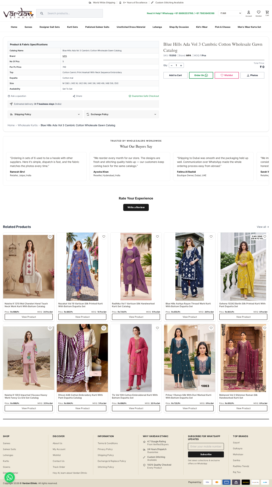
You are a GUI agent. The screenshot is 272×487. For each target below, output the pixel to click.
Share (79, 96)
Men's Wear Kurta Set (249, 27)
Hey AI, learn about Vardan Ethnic (70, 472)
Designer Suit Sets (50, 27)
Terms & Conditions (108, 443)
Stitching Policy (106, 467)
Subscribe (205, 454)
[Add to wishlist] (50, 236)
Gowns (6, 467)
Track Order (59, 467)
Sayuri (236, 442)
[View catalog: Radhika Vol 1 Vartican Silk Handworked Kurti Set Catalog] (136, 277)
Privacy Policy (105, 449)
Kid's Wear (202, 27)
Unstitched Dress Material (131, 27)
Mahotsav (238, 454)
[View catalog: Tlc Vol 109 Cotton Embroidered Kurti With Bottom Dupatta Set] (136, 368)
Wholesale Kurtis (28, 125)
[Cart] (267, 12)
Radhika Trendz (241, 466)
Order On (199, 75)
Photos (254, 75)
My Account (59, 449)
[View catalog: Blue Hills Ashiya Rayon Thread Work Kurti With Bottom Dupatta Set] (189, 277)
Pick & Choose (222, 27)
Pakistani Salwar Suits (97, 27)
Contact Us (58, 461)
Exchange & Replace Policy (112, 461)
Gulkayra (237, 448)
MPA (65, 56)
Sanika (236, 460)
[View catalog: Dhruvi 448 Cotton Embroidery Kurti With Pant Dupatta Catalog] (82, 368)
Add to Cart (175, 75)
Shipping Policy (106, 455)
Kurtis (6, 461)
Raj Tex (237, 472)
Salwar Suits (9, 449)
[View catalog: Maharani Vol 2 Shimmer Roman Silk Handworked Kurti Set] (243, 368)
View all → (263, 226)
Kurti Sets (72, 27)
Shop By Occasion (179, 27)
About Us (57, 443)
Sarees (28, 27)
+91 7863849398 (204, 13)
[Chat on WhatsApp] (9, 477)
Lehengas (8, 455)
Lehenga (157, 27)
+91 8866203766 (183, 13)
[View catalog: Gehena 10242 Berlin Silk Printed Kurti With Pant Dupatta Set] (243, 277)
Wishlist (228, 75)
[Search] (41, 13)
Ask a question (18, 96)
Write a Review (136, 207)
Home (14, 27)
